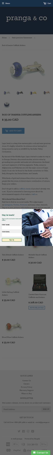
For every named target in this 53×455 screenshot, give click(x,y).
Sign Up (11, 239)
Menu (7, 3)
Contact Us (41, 452)
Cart (49, 3)
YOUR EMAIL (6, 231)
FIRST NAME (6, 224)
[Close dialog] (51, 210)
